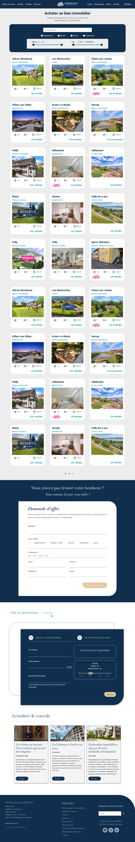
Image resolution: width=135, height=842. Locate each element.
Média (108, 4)
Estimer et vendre (8, 4)
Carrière (116, 4)
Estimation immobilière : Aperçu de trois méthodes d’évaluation (103, 748)
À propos (37, 4)
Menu (129, 4)
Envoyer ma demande (95, 585)
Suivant (110, 694)
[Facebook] (105, 830)
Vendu (89, 4)
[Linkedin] (116, 830)
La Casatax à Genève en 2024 (67, 746)
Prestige (28, 4)
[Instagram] (111, 830)
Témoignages (99, 4)
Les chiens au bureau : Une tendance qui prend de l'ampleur (30, 748)
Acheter (20, 4)
